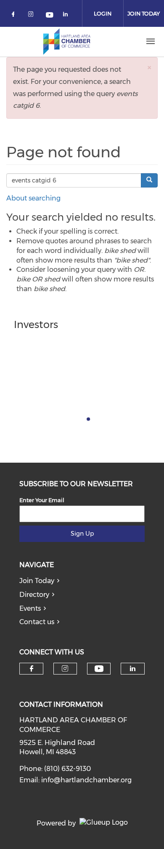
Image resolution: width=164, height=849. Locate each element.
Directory (34, 595)
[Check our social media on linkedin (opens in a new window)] (67, 16)
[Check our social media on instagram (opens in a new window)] (32, 16)
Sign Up (82, 533)
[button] (149, 67)
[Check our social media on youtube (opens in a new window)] (50, 16)
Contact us (36, 622)
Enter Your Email (41, 500)
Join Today (36, 581)
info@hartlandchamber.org (86, 780)
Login (102, 13)
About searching (33, 198)
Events (30, 608)
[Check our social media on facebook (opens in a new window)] (14, 16)
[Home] (66, 41)
